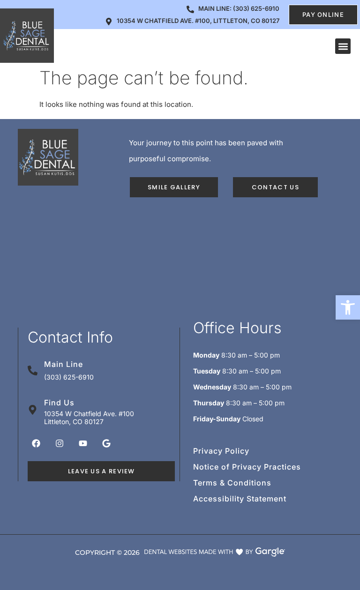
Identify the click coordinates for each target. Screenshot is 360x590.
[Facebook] (36, 443)
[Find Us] (33, 410)
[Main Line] (33, 370)
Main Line (63, 364)
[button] (348, 307)
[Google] (106, 443)
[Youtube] (83, 443)
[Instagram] (59, 443)
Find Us (59, 402)
